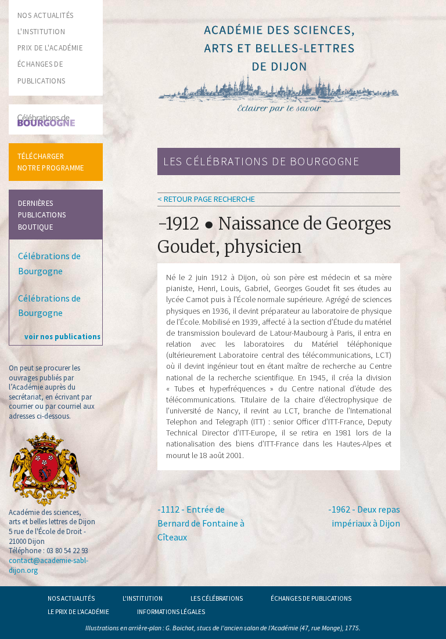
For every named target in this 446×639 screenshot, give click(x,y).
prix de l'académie (49, 47)
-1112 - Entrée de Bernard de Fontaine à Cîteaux (200, 523)
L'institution (143, 598)
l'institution (41, 31)
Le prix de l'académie (78, 612)
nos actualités (45, 15)
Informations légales (171, 612)
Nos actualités (71, 598)
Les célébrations (216, 598)
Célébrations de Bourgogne (49, 263)
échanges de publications (311, 598)
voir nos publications (62, 336)
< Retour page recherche (206, 199)
